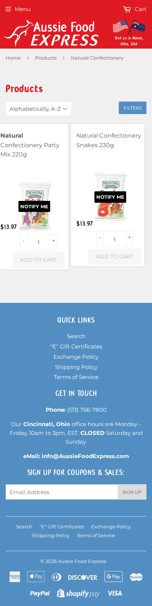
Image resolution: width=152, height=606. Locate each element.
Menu (23, 9)
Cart (139, 9)
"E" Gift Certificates (76, 346)
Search (76, 336)
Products (45, 58)
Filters (133, 108)
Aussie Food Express (82, 561)
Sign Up (132, 492)
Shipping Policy (76, 367)
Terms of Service (76, 376)
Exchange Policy (76, 356)
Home (13, 58)
